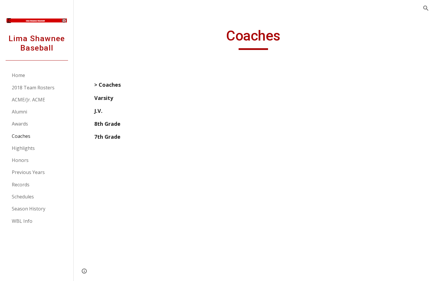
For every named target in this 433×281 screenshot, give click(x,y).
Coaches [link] (21, 136)
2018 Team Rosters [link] (33, 87)
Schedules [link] (23, 196)
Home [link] (18, 75)
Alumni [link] (19, 111)
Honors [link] (20, 160)
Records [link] (20, 184)
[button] (426, 8)
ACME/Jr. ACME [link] (28, 99)
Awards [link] (20, 124)
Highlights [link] (23, 148)
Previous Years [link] (28, 172)
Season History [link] (28, 208)
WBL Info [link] (22, 221)
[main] (253, 38)
